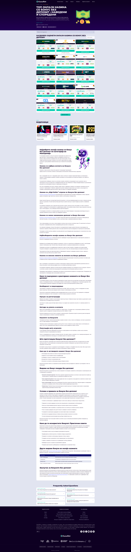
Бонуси (71, 1)
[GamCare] (55, 541)
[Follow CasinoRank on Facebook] (81, 532)
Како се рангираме (84, 517)
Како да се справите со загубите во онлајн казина (64, 519)
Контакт (84, 514)
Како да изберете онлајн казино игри (64, 514)
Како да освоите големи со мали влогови (64, 515)
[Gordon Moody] (64, 541)
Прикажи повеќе (65, 114)
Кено (46, 514)
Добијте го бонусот (46, 50)
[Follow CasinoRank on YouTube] (89, 532)
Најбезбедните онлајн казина (46, 237)
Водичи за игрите (86, 1)
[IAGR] (42, 541)
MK (37, 531)
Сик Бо (45, 515)
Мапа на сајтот (77, 550)
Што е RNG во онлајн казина (64, 517)
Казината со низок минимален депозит (48, 217)
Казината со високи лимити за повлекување (49, 257)
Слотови (45, 517)
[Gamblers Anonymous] (47, 541)
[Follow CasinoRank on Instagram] (84, 532)
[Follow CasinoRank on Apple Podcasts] (94, 532)
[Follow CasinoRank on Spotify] (91, 532)
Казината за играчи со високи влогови (47, 194)
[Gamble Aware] (77, 541)
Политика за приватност (84, 519)
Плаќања (78, 1)
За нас (84, 512)
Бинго (45, 512)
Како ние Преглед (84, 515)
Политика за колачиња (55, 550)
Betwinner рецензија (46, 52)
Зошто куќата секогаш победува (64, 512)
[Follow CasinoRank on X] (86, 532)
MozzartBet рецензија (65, 52)
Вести (93, 1)
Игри (67, 1)
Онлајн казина (60, 1)
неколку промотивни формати (55, 450)
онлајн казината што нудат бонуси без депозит (58, 474)
